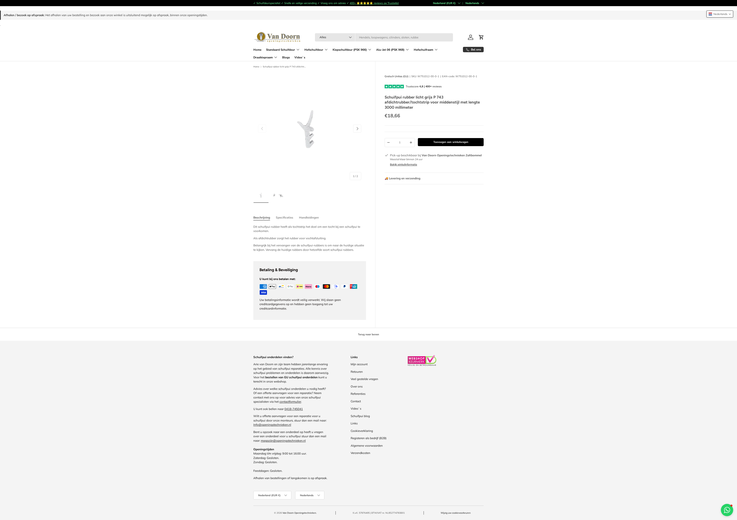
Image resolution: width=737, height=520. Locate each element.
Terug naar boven (368, 334)
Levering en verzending (402, 178)
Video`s (299, 57)
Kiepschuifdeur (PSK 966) (350, 50)
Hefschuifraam (423, 50)
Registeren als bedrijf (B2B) (369, 438)
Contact (356, 401)
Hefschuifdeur (313, 50)
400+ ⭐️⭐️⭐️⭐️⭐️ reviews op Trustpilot (374, 3)
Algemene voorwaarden (367, 445)
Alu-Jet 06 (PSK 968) (390, 50)
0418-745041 (293, 409)
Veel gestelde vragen (364, 379)
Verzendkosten (360, 453)
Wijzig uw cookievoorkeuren (456, 512)
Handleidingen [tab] (309, 217)
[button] (720, 14)
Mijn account (359, 364)
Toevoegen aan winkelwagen (450, 141)
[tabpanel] (309, 238)
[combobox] (384, 37)
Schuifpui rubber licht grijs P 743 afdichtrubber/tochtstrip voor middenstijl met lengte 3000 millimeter (284, 67)
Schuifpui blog (360, 416)
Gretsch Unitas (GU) (396, 76)
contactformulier (290, 401)
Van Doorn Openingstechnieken (299, 512)
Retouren (357, 371)
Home (257, 50)
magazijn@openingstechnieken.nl (283, 440)
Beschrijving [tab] (261, 217)
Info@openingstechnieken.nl (272, 424)
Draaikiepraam (263, 57)
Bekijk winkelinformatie (403, 164)
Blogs (286, 57)
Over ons (357, 386)
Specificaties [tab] (284, 217)
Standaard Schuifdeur (280, 50)
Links (354, 423)
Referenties (358, 394)
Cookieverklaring (362, 431)
